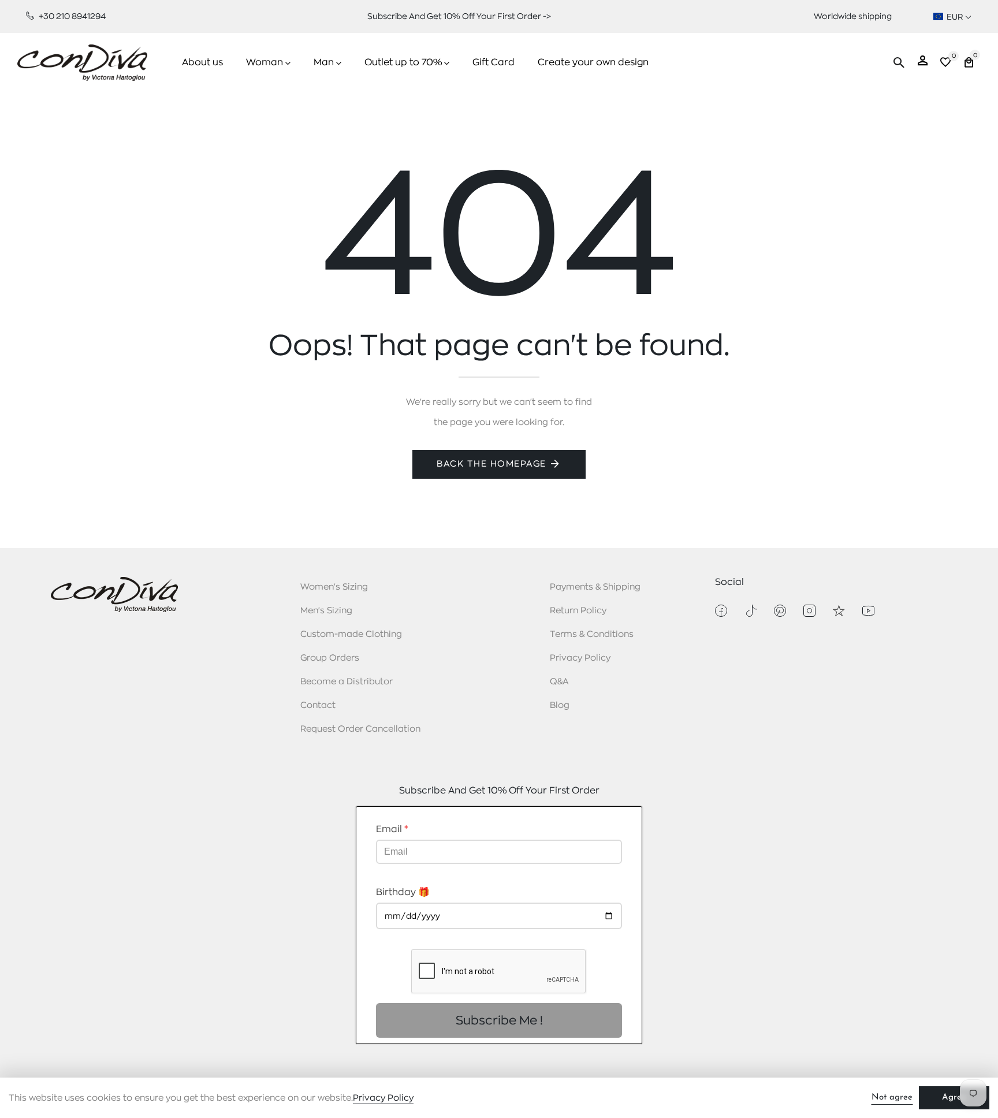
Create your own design (593, 62)
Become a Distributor (346, 681)
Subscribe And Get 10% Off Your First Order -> (459, 16)
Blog (559, 705)
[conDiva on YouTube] (868, 611)
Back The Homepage (491, 464)
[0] (945, 64)
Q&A (559, 681)
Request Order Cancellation (360, 729)
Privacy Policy (580, 658)
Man (324, 62)
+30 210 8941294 (71, 16)
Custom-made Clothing (351, 634)
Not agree (892, 1097)
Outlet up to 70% (403, 62)
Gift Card (493, 62)
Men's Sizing (326, 610)
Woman (264, 62)
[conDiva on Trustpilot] (839, 611)
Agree (954, 1097)
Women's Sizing (334, 587)
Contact (318, 705)
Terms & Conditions (592, 634)
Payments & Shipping (595, 587)
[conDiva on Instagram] (809, 611)
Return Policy (578, 610)
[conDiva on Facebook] (721, 611)
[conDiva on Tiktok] (750, 611)
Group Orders (329, 658)
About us (202, 62)
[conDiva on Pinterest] (780, 611)
